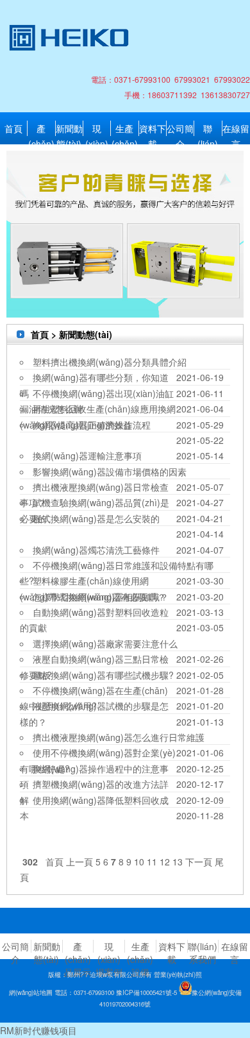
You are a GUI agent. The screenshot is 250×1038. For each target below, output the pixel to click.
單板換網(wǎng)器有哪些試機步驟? (103, 674)
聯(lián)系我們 (207, 129)
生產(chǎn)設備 (125, 129)
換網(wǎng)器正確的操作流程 (92, 424)
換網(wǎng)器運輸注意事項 (87, 455)
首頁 (13, 128)
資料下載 (152, 129)
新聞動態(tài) (69, 129)
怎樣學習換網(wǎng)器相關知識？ (101, 596)
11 (152, 861)
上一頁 (79, 861)
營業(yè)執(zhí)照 (178, 974)
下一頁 (198, 861)
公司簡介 (180, 129)
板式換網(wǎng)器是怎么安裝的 (96, 518)
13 (177, 861)
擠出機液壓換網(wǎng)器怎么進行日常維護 (118, 737)
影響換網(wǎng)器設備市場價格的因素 (110, 471)
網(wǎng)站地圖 (31, 992)
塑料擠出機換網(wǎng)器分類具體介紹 (110, 361)
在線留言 (235, 129)
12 (165, 861)
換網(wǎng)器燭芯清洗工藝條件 (96, 549)
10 (139, 861)
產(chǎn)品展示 (41, 129)
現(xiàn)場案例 (96, 129)
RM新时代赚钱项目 (38, 1030)
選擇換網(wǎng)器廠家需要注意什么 (105, 643)
